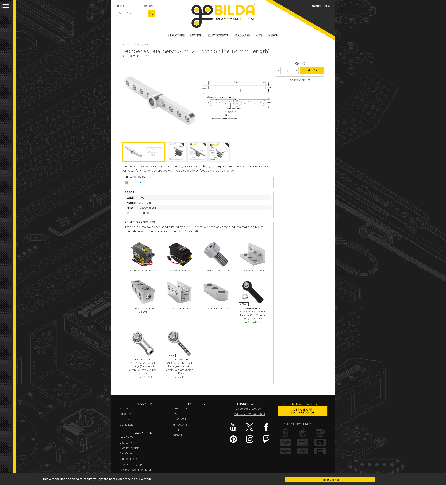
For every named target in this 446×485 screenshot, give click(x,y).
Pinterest (233, 439)
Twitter (249, 427)
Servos (137, 44)
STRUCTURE (176, 35)
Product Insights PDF (132, 448)
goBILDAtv (126, 442)
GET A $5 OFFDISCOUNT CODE (303, 411)
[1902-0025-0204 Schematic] (235, 100)
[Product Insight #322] (197, 152)
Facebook (265, 427)
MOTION (196, 35)
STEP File (135, 182)
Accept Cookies (330, 479)
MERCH (273, 35)
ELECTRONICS (218, 35)
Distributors (126, 424)
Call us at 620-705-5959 (249, 414)
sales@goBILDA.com (249, 408)
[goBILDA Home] (223, 16)
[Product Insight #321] (176, 152)
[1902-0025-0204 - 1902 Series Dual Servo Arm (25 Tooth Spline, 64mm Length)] (160, 100)
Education (146, 6)
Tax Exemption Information (136, 469)
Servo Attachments (154, 44)
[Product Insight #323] (219, 152)
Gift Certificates (129, 458)
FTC (133, 6)
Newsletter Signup (131, 464)
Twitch (265, 439)
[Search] (151, 13)
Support (121, 6)
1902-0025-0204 (139, 56)
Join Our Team (128, 437)
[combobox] (135, 13)
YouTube (233, 427)
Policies (124, 419)
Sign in (316, 6)
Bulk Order (126, 453)
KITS (259, 35)
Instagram (249, 439)
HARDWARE (241, 35)
